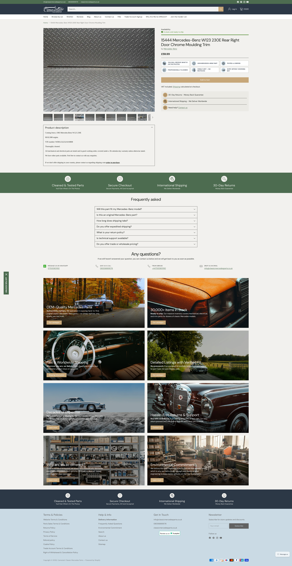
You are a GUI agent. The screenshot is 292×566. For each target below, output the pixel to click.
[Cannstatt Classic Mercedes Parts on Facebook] (238, 2)
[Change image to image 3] (68, 117)
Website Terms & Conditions (55, 519)
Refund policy (49, 540)
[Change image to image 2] (58, 117)
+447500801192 (159, 268)
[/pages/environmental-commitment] (198, 460)
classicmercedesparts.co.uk (165, 528)
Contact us (182, 107)
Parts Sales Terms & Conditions (56, 523)
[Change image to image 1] (47, 117)
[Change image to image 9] (131, 117)
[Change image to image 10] (142, 117)
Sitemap (101, 544)
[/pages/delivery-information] (94, 355)
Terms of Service (50, 536)
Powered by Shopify (92, 560)
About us (102, 536)
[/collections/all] (94, 303)
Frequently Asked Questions (110, 523)
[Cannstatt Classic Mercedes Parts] (53, 9)
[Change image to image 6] (100, 117)
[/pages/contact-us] (198, 408)
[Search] (220, 9)
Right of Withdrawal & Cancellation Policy (60, 552)
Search (101, 532)
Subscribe (239, 526)
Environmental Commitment (110, 528)
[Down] (153, 117)
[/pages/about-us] (94, 408)
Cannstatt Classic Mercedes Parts (70, 560)
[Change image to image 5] (89, 117)
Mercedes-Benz (170, 49)
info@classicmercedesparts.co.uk (218, 268)
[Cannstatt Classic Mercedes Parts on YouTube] (247, 2)
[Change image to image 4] (79, 117)
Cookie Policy (49, 544)
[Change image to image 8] (121, 117)
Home (45, 23)
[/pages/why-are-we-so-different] (94, 460)
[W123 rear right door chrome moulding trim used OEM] (99, 70)
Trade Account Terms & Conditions (58, 548)
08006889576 (106, 268)
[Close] (6, 274)
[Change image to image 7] (110, 117)
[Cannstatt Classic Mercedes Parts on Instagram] (244, 2)
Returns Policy (49, 528)
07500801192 (54, 268)
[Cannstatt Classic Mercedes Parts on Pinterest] (241, 2)
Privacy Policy (49, 532)
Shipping (176, 87)
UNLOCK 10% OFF (6, 285)
